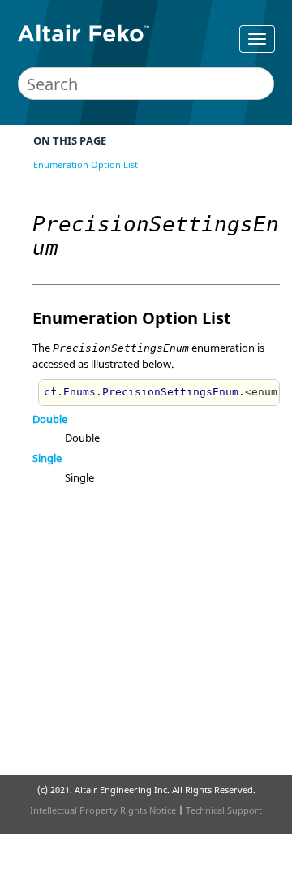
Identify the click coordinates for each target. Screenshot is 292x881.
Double (49, 419)
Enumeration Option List (85, 164)
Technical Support (224, 810)
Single (47, 458)
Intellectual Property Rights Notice (103, 810)
